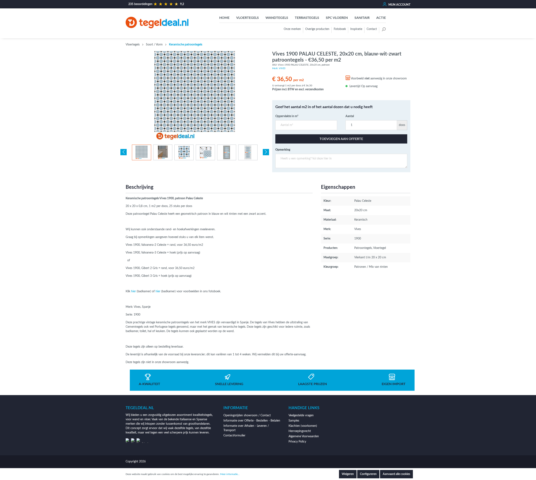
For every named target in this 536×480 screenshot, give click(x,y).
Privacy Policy (297, 441)
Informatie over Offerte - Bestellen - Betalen (251, 420)
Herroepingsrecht (300, 431)
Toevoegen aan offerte (341, 139)
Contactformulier (234, 435)
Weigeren (348, 474)
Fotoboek (340, 29)
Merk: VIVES (278, 68)
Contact (372, 29)
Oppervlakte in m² (286, 116)
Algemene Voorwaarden (304, 436)
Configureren (368, 474)
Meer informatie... (230, 474)
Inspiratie (356, 29)
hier (133, 291)
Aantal (349, 116)
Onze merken (292, 29)
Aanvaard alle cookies (396, 474)
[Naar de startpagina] (157, 22)
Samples (294, 420)
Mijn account (399, 4)
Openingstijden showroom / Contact (247, 415)
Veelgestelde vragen (301, 415)
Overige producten (317, 29)
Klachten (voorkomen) (303, 425)
